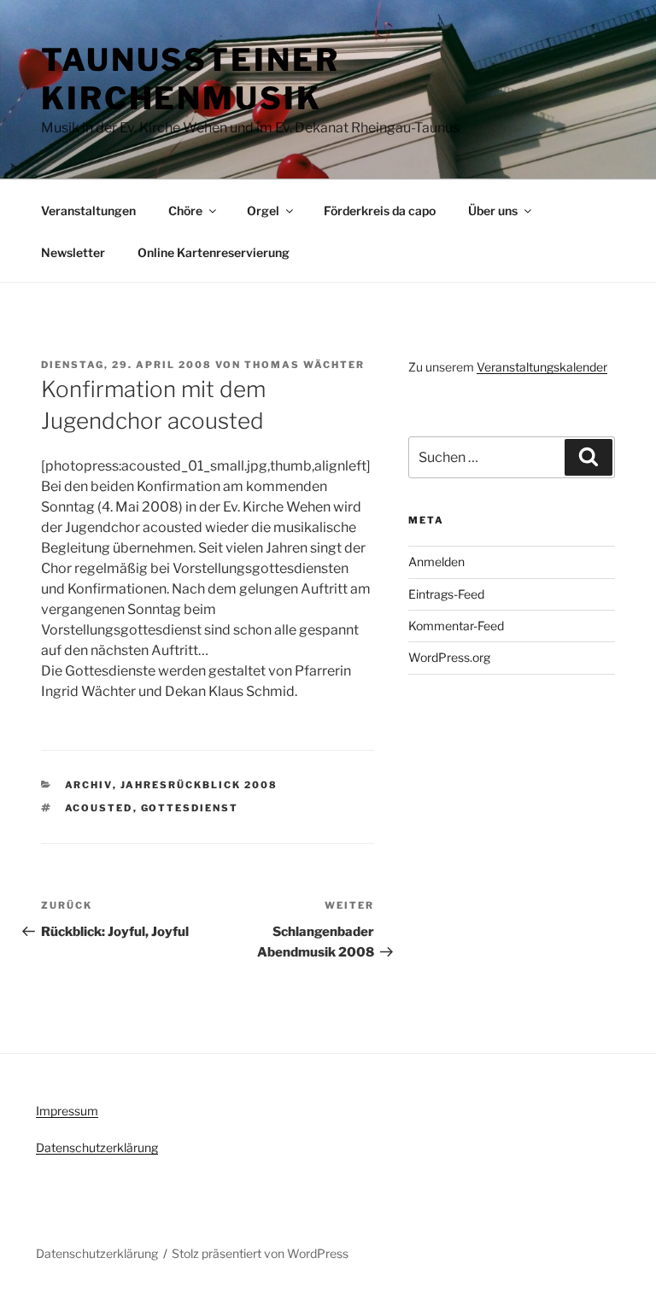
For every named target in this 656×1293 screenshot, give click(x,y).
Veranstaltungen (88, 210)
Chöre (185, 210)
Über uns (493, 210)
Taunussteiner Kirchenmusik (190, 79)
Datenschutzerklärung (97, 1147)
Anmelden (436, 561)
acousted (99, 808)
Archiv (89, 785)
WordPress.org (449, 657)
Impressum (67, 1110)
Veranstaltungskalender (542, 367)
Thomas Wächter (304, 365)
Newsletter (73, 252)
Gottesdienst (190, 808)
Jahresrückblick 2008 (199, 785)
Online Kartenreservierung (214, 252)
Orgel (263, 210)
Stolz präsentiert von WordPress (260, 1253)
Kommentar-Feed (456, 625)
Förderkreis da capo (380, 210)
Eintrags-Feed (446, 594)
